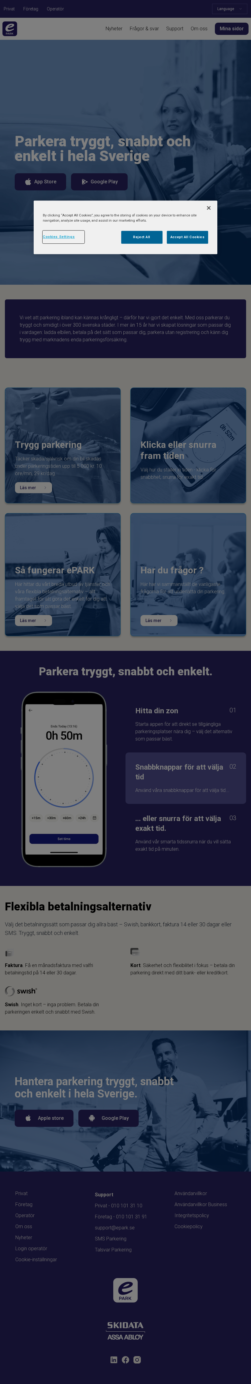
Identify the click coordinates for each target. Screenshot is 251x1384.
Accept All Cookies (187, 237)
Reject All (141, 237)
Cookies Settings (59, 237)
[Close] (208, 208)
